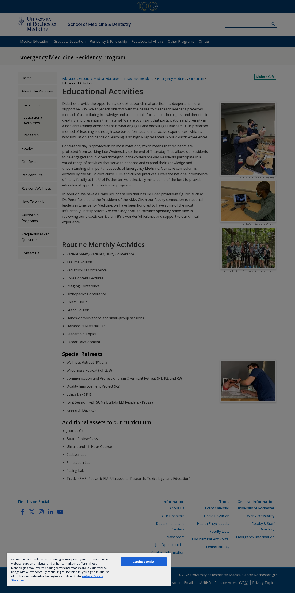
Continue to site (144, 561)
